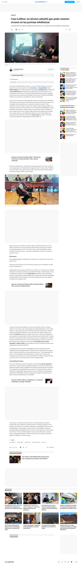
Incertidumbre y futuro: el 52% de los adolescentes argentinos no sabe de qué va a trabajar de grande (13, 507)
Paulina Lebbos (20, 442)
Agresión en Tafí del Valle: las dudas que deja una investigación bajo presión (71, 123)
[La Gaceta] (41, 2)
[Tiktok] (68, 562)
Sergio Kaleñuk (27, 442)
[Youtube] (71, 562)
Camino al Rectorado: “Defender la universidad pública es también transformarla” (31, 527)
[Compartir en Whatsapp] (19, 30)
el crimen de (37, 86)
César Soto (44, 442)
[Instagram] (58, 562)
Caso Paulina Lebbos (36, 442)
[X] (61, 562)
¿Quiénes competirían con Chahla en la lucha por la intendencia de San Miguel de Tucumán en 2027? (68, 507)
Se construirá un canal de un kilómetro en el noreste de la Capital (49, 527)
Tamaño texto (14, 447)
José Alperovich (12, 442)
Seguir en (50, 69)
